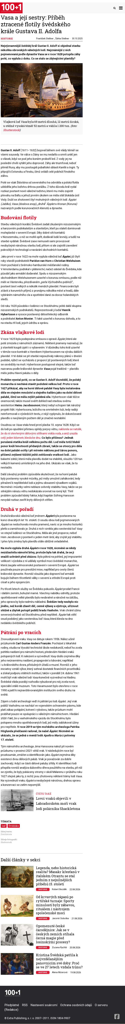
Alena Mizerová (59, 972)
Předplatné (11, 1005)
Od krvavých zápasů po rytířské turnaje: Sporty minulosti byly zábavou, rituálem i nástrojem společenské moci (55, 905)
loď (3, 825)
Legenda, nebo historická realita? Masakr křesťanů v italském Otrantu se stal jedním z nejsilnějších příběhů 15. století (58, 876)
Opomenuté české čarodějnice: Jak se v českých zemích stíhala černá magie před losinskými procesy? (55, 934)
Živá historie (6, 834)
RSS (25, 1005)
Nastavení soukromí (43, 1005)
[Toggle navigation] (121, 7)
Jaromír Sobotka (60, 918)
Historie (42, 889)
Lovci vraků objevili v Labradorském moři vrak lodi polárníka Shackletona (58, 803)
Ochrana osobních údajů (76, 1005)
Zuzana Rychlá (59, 947)
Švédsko (14, 825)
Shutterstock (6, 842)
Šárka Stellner (62, 38)
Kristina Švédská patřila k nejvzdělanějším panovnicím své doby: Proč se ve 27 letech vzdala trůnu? (59, 961)
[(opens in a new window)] (117, 1011)
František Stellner (45, 38)
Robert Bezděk (59, 889)
